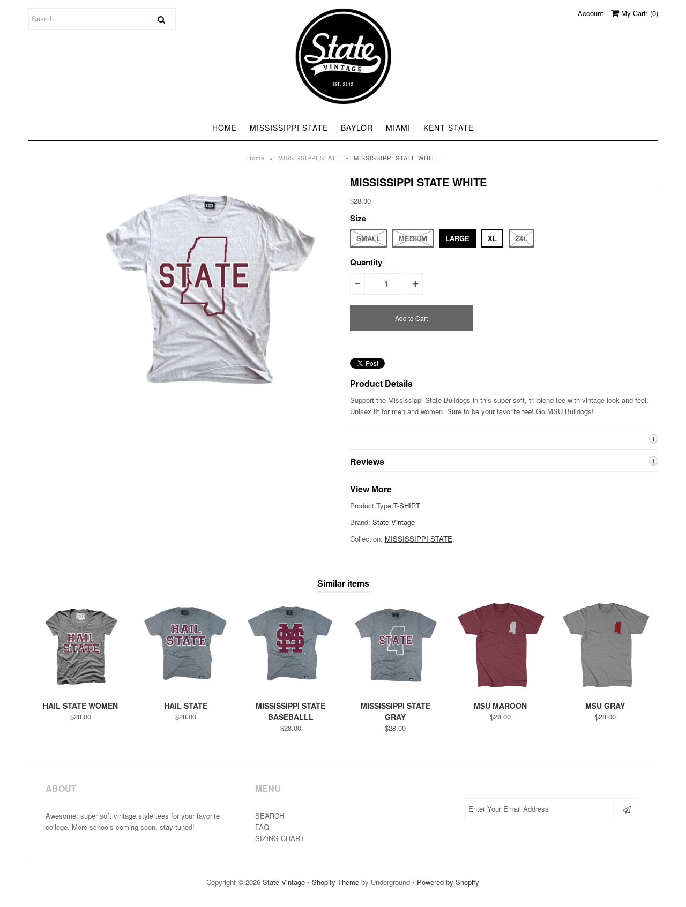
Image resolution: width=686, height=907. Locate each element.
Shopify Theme (335, 882)
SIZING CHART (279, 838)
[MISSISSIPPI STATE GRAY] (395, 689)
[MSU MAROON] (500, 689)
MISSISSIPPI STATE (289, 127)
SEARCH (269, 816)
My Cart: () (638, 13)
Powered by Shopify (448, 882)
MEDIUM (413, 238)
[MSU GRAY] (605, 689)
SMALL (368, 238)
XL (492, 238)
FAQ (262, 827)
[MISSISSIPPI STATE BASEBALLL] (290, 689)
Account (590, 13)
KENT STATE (448, 127)
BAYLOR (357, 127)
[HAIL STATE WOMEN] (80, 689)
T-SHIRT (406, 505)
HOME (224, 127)
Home (256, 157)
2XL (521, 238)
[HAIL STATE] (186, 689)
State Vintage (393, 522)
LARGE (457, 238)
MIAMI (398, 127)
